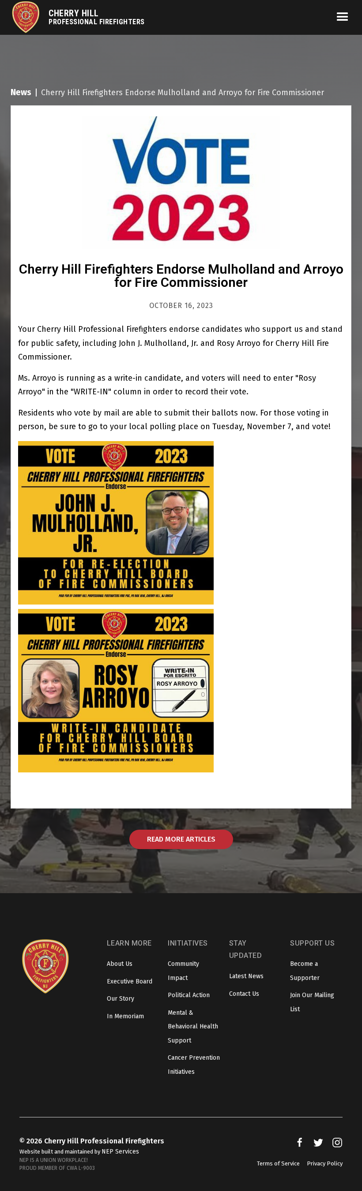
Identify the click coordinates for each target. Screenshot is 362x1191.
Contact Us (244, 994)
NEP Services (120, 1151)
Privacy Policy (325, 1163)
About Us (119, 964)
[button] (338, 17)
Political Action (189, 995)
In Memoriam (125, 1016)
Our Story (120, 998)
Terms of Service (278, 1163)
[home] (30, 17)
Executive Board (129, 981)
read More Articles (181, 839)
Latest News (246, 976)
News (21, 92)
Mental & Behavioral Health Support (193, 1026)
